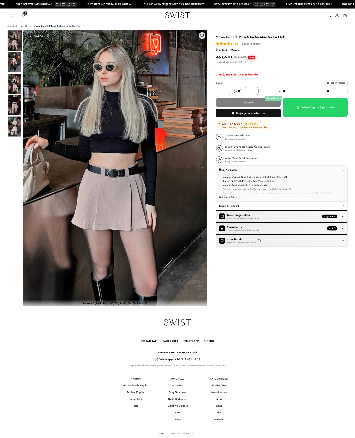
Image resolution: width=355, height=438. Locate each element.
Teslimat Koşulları (136, 392)
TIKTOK (209, 341)
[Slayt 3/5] (14, 84)
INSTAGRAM (149, 341)
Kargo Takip (136, 399)
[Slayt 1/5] (14, 41)
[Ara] (329, 15)
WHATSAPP (191, 341)
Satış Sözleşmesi (177, 392)
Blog (136, 405)
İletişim (177, 419)
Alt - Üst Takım (218, 385)
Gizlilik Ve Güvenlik (178, 405)
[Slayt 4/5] (14, 105)
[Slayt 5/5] (14, 127)
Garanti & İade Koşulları (136, 385)
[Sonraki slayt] (203, 168)
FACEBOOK (170, 341)
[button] (248, 113)
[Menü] (11, 15)
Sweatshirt (218, 419)
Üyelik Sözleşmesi (177, 399)
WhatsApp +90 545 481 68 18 (179, 359)
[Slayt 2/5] (14, 62)
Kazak (219, 399)
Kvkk (177, 412)
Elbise (219, 405)
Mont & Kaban (219, 392)
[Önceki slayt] (27, 168)
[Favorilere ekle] (202, 35)
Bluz (219, 412)
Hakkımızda (177, 385)
